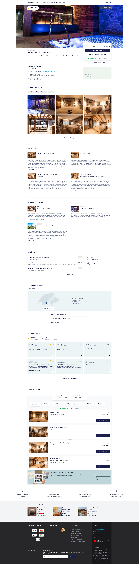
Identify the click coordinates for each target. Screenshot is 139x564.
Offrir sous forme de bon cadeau (97, 54)
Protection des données (76, 535)
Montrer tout (31, 169)
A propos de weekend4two (77, 539)
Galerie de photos (106, 7)
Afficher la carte (48, 308)
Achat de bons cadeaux (76, 529)
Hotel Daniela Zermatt (50, 71)
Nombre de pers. (78, 395)
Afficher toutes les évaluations (69, 378)
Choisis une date (63, 397)
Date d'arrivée (62, 395)
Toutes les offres (46, 2)
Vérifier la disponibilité (98, 50)
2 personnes (78, 397)
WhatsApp (88, 74)
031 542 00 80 (89, 76)
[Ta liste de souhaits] (107, 2)
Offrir (102, 475)
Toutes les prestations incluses (57, 414)
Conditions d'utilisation (76, 537)
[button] (38, 416)
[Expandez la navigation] (67, 2)
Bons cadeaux (54, 2)
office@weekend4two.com (92, 72)
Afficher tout (69, 274)
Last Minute (62, 2)
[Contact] (105, 2)
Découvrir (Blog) (75, 531)
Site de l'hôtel (74, 303)
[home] (33, 2)
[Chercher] (110, 2)
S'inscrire (72, 556)
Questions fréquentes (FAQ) (78, 541)
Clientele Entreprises (76, 533)
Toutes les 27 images (69, 138)
